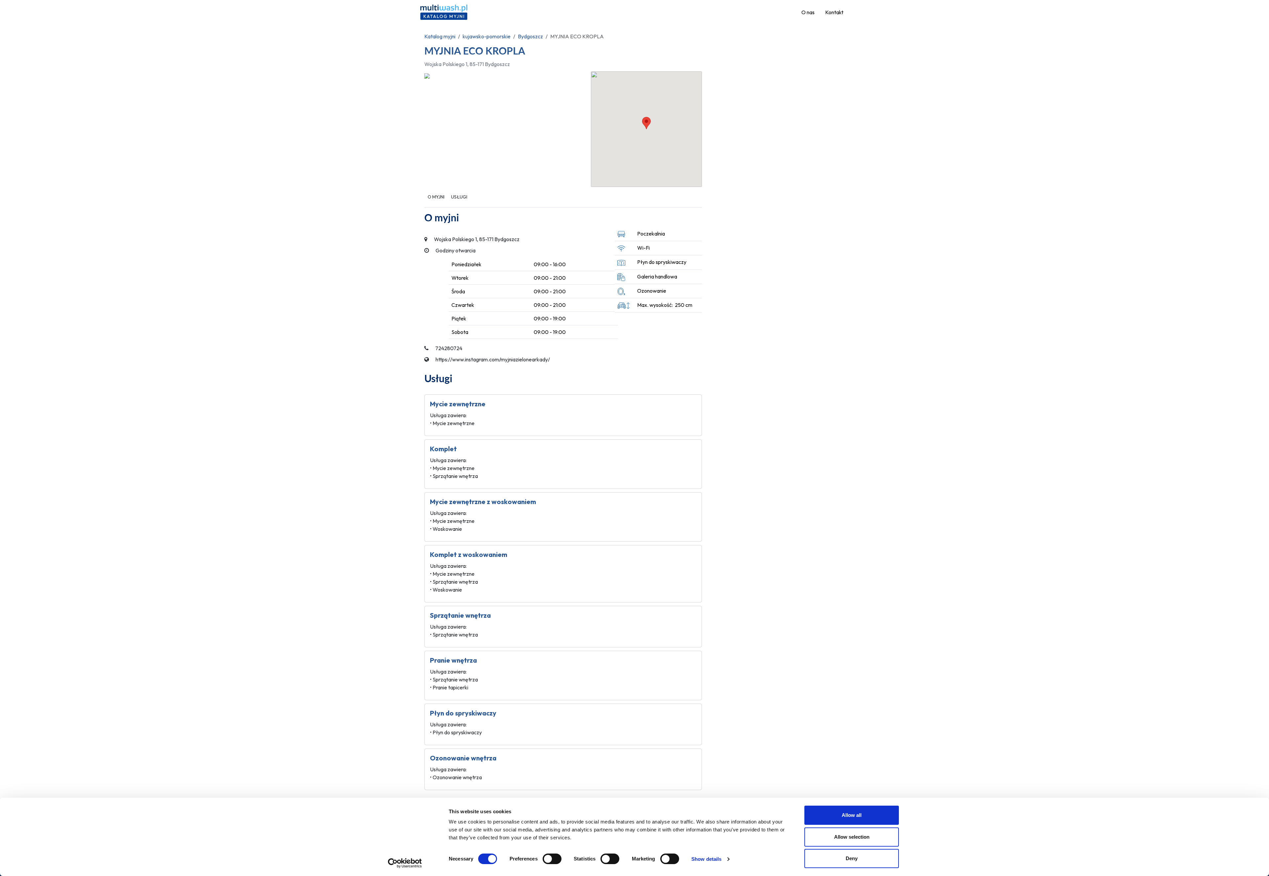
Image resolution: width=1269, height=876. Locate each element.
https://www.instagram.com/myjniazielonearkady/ (493, 359)
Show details (706, 859)
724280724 (448, 348)
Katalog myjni (439, 36)
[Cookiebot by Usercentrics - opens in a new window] (405, 863)
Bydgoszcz (530, 36)
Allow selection (851, 837)
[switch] (552, 859)
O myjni (436, 197)
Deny (852, 858)
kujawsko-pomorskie (487, 36)
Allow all (852, 815)
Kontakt (834, 12)
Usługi (459, 197)
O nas (808, 12)
